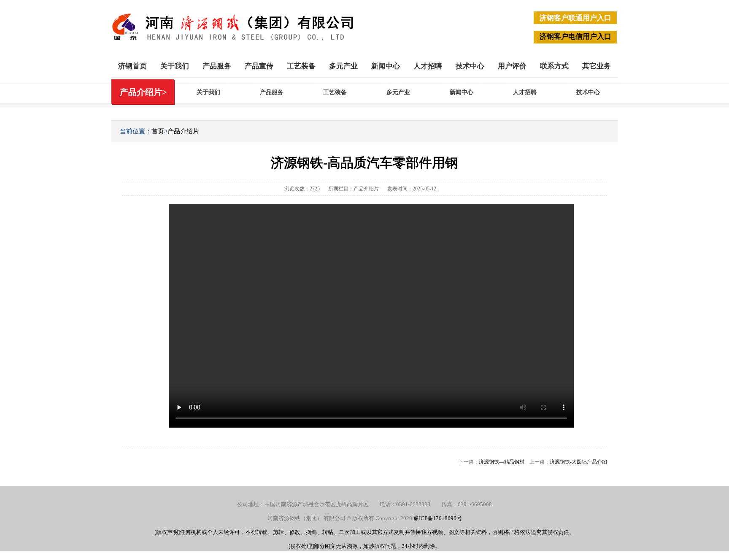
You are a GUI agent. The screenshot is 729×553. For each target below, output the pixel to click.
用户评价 (512, 66)
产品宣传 (259, 66)
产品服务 (216, 66)
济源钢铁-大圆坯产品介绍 (578, 462)
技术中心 (470, 66)
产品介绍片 (183, 131)
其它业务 (596, 66)
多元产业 (343, 66)
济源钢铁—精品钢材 (501, 462)
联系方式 (554, 66)
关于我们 (174, 66)
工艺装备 (301, 66)
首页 (157, 131)
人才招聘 (427, 66)
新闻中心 (385, 66)
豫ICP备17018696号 (437, 518)
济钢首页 (132, 66)
